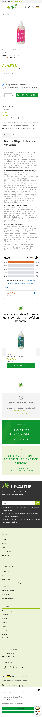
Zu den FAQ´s (19, 414)
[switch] (37, 714)
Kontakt (4, 543)
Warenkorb (5, 555)
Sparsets (4, 634)
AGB (3, 575)
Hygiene (9, 14)
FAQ (3, 547)
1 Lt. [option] (11, 78)
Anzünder (5, 630)
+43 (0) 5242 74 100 (12, 686)
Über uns (5, 539)
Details (6, 135)
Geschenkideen (7, 638)
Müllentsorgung (7, 611)
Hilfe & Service (19, 411)
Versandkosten (19, 69)
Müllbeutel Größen (8, 591)
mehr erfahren (19, 439)
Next (38, 352)
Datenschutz (6, 579)
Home (5, 14)
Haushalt (5, 615)
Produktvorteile (18, 135)
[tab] (6, 135)
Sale (3, 642)
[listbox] (21, 78)
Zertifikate (5, 587)
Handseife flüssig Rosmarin (15, 356)
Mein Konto (29, 7)
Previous (4, 352)
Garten (4, 626)
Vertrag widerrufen (8, 598)
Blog (3, 559)
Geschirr (4, 622)
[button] (37, 7)
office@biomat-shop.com (31, 686)
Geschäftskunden (16, 1)
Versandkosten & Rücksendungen (12, 583)
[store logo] (12, 7)
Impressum (5, 571)
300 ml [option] (5, 78)
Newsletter (5, 594)
